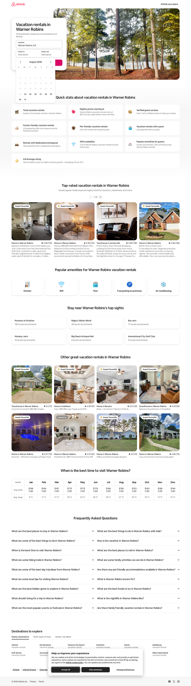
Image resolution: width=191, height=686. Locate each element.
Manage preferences (125, 670)
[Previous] (91, 197)
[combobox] (39, 45)
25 (30, 94)
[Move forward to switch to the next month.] (50, 62)
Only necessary (95, 670)
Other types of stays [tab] (42, 637)
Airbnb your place (169, 4)
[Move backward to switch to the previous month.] (20, 62)
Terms (41, 681)
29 (51, 94)
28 (46, 94)
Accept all (65, 670)
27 (41, 94)
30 (20, 99)
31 (25, 99)
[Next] (100, 197)
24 (25, 94)
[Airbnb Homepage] (18, 4)
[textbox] (27, 54)
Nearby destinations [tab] (20, 637)
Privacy (33, 681)
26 (35, 94)
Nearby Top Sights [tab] (63, 637)
